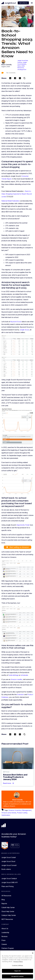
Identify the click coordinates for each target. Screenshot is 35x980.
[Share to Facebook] (15, 78)
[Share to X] (20, 78)
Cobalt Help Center (8, 907)
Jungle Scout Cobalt (8, 857)
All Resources (6, 896)
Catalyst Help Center (8, 915)
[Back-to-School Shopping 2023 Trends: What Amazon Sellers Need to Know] (17, 16)
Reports (4, 903)
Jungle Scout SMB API (9, 882)
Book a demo (6, 869)
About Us (4, 928)
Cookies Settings (17, 965)
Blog (3, 899)
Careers (4, 944)
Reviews (4, 936)
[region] (17, 965)
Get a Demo (23, 3)
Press (3, 940)
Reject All (17, 971)
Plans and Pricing (7, 886)
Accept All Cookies (17, 976)
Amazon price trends (8, 813)
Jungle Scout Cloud (8, 861)
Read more (8, 783)
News (19, 66)
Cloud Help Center (7, 911)
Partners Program (7, 948)
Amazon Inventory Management (19, 810)
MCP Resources (7, 919)
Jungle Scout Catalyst (9, 878)
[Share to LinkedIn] (10, 78)
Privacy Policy (18, 961)
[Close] (33, 953)
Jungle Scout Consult (8, 865)
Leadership (5, 932)
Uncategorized (22, 69)
